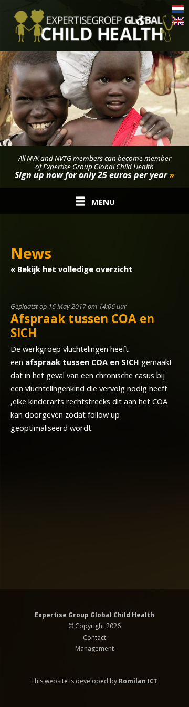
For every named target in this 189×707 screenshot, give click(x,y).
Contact (94, 637)
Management (94, 648)
